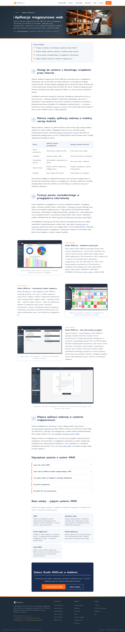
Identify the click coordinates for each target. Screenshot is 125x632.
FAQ (95, 3)
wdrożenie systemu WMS (70, 434)
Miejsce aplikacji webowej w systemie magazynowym (54, 59)
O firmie (97, 605)
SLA (96, 614)
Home (17, 12)
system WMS (66, 446)
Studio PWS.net (58, 617)
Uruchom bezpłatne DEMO (54, 587)
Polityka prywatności (100, 608)
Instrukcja (77, 623)
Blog (75, 614)
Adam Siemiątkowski (22, 31)
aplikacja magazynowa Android (67, 133)
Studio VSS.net (58, 608)
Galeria (71, 3)
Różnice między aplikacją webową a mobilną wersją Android (57, 51)
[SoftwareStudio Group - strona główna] (19, 3)
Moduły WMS (62, 3)
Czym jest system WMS (42, 465)
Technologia (79, 3)
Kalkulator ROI (78, 620)
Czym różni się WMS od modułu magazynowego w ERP (52, 471)
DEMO (108, 3)
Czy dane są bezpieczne (42, 484)
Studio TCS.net (58, 614)
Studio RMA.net (58, 611)
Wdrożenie (88, 3)
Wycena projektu (79, 617)
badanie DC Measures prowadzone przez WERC (74, 217)
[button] (39, 257)
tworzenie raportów (75, 207)
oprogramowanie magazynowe (42, 429)
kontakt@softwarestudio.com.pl (33, 620)
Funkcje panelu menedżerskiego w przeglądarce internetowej (57, 55)
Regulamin (98, 611)
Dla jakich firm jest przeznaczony (45, 491)
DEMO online (57, 620)
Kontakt (101, 3)
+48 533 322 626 (18, 620)
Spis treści (77, 611)
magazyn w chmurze (60, 107)
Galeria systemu (75, 587)
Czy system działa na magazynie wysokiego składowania (53, 478)
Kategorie (77, 608)
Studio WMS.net (58, 605)
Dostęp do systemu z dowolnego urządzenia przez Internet (56, 48)
